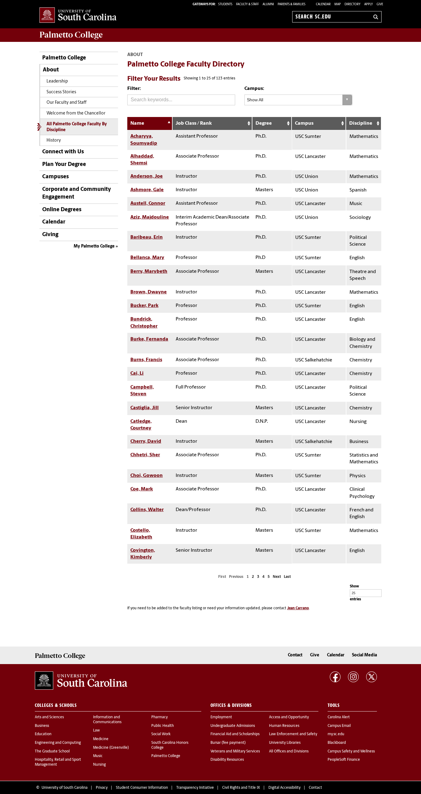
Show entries (355, 593)
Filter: (134, 88)
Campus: (254, 88)
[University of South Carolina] (81, 680)
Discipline (360, 123)
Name (137, 123)
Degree (263, 123)
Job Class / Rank (194, 123)
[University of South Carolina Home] (77, 15)
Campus (304, 123)
